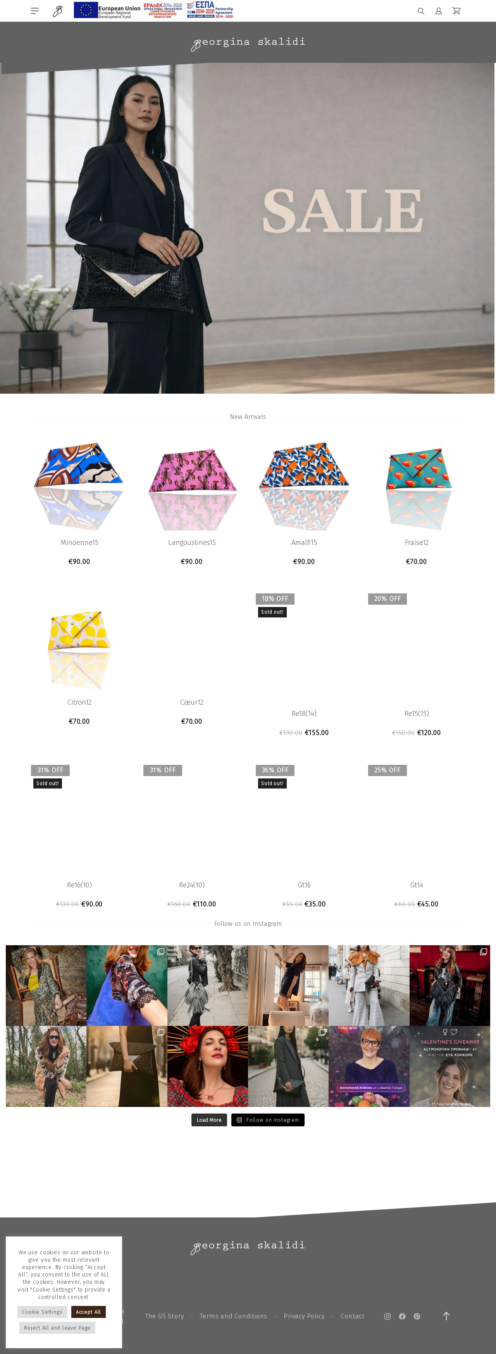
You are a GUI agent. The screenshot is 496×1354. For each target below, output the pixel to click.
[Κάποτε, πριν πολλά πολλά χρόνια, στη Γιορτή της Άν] (450, 985)
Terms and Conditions (233, 1316)
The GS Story (164, 1316)
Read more (304, 733)
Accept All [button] (89, 1312)
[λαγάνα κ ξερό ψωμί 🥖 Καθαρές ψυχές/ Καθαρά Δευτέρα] (46, 1066)
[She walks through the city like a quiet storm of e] (369, 985)
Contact (353, 1316)
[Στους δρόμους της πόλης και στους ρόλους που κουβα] (207, 985)
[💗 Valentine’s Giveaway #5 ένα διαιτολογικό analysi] (369, 1066)
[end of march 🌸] (126, 985)
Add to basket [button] (79, 561)
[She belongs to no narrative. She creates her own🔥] (126, 1066)
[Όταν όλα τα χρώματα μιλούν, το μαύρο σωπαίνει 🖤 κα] (288, 1066)
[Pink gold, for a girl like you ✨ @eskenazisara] (46, 985)
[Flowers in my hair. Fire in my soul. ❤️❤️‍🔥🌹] (207, 1066)
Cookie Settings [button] (42, 1312)
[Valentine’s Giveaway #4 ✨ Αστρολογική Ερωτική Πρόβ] (450, 1066)
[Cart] (456, 11)
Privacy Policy (304, 1316)
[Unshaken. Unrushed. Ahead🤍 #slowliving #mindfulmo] (288, 985)
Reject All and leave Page (57, 1328)
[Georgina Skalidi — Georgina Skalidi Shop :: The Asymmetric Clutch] (248, 44)
